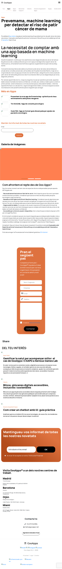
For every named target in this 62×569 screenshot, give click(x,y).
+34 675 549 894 (31, 524)
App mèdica (12, 36)
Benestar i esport (21, 9)
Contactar (30, 329)
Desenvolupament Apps (40, 9)
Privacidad (26, 555)
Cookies (37, 555)
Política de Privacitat (34, 322)
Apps (8, 9)
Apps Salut (14, 9)
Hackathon (5, 40)
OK (46, 449)
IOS (41, 232)
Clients (29, 9)
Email (2, 127)
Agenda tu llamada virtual (31, 533)
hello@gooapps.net (32, 527)
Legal (31, 555)
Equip (50, 9)
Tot (4, 9)
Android (45, 232)
